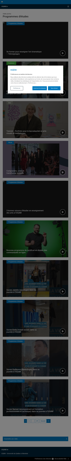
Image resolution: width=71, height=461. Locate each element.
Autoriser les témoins (39, 88)
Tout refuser (54, 88)
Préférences (16, 88)
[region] (35, 79)
